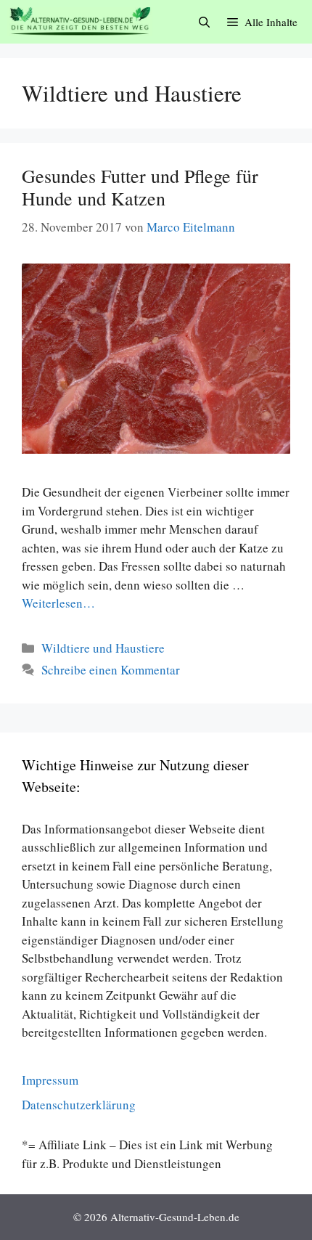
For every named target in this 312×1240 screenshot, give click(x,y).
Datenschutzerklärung (79, 1104)
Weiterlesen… (58, 603)
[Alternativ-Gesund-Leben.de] (79, 22)
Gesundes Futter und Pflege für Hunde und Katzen (140, 187)
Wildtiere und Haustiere (103, 648)
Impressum (50, 1080)
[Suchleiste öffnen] (204, 22)
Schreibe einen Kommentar (110, 669)
